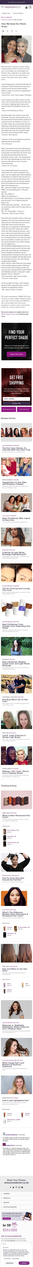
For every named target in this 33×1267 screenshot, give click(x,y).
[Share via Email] (16, 31)
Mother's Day (6, 13)
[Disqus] (16, 1153)
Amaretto (27, 1113)
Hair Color (12, 550)
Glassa (9, 983)
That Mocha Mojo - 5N (13, 842)
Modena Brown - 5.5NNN (13, 1119)
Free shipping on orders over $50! (16, 2)
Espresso (9, 989)
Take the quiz (16, 354)
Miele (26, 983)
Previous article (9, 409)
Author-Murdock (18, 13)
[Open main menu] (2, 6)
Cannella (9, 927)
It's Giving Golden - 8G (24, 927)
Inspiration (9, 17)
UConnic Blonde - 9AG (13, 830)
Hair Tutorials (15, 875)
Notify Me (16, 403)
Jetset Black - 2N (11, 836)
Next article (24, 409)
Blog (2, 17)
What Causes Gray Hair (9, 314)
